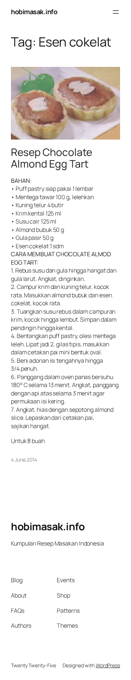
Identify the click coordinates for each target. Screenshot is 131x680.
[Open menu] (115, 12)
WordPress (108, 665)
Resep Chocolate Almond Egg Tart (51, 157)
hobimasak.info (34, 11)
